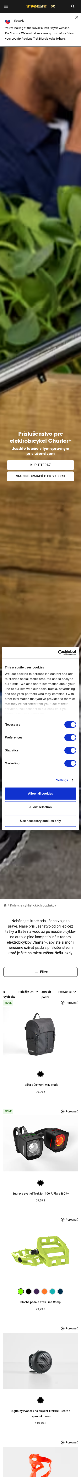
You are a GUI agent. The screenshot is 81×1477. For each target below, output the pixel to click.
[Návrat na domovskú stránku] (5, 905)
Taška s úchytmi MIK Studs (40, 1084)
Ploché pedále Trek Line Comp (40, 1302)
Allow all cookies (40, 793)
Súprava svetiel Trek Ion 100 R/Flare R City (40, 1193)
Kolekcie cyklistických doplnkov (33, 905)
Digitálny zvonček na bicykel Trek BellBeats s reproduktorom (40, 1413)
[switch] (70, 737)
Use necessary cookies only (40, 821)
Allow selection (40, 807)
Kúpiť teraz (40, 465)
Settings (62, 780)
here (62, 38)
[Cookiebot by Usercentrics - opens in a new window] (58, 652)
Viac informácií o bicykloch (40, 476)
